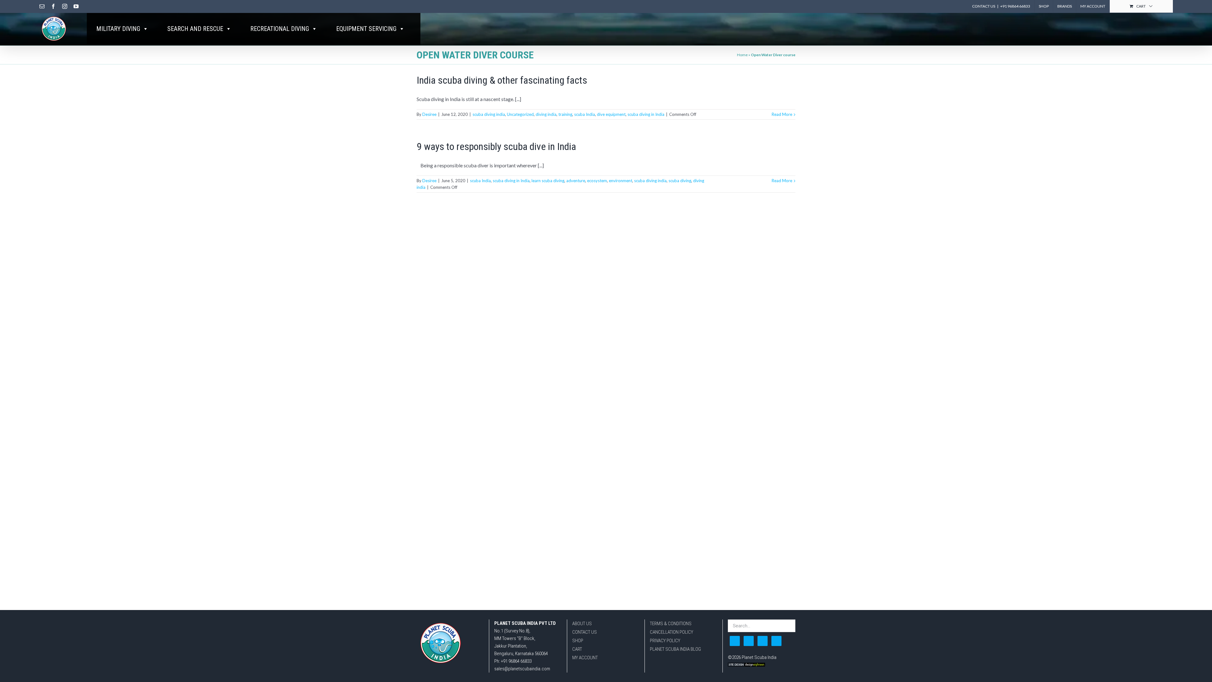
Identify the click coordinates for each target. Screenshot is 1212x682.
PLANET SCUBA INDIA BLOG (675, 649)
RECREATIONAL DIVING (279, 29)
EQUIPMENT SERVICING (366, 29)
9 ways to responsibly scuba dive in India (496, 147)
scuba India (584, 114)
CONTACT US (584, 632)
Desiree (429, 114)
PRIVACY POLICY (665, 640)
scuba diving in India (645, 114)
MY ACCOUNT (585, 658)
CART (577, 649)
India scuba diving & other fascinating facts (502, 80)
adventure (575, 180)
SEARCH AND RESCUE (195, 29)
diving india (546, 114)
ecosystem (597, 180)
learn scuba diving (548, 180)
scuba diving (679, 180)
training (565, 114)
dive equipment (611, 114)
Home (742, 54)
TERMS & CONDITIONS (671, 623)
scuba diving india (488, 114)
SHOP (577, 640)
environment (620, 180)
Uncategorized (520, 114)
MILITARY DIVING (118, 29)
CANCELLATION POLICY (671, 632)
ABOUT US (582, 623)
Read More (782, 114)
